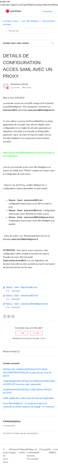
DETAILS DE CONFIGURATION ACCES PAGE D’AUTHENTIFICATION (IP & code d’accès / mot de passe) (27, 372)
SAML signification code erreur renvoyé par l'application (28, 398)
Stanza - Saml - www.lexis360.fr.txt (22, 295)
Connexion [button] (47, 11)
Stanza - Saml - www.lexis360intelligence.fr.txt (27, 304)
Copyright (44, 449)
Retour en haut (9, 351)
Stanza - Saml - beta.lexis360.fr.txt (21, 287)
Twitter (9, 316)
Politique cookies (22, 451)
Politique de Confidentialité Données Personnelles (33, 454)
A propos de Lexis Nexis (6, 455)
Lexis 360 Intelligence (30, 21)
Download (16, 291)
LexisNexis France (10, 21)
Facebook (4, 316)
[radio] (21, 333)
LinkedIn (13, 316)
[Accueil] (13, 13)
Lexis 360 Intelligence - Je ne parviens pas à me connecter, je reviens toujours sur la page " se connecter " (28, 406)
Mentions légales (14, 451)
